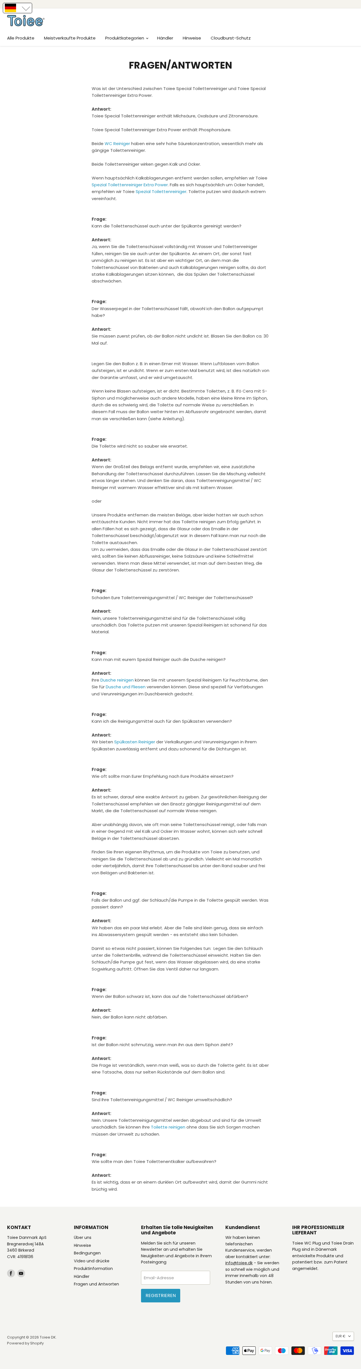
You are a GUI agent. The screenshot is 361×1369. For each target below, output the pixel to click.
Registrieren (161, 1295)
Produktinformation (93, 1268)
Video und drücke (91, 1261)
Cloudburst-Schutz (231, 38)
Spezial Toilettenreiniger (161, 191)
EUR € (340, 1336)
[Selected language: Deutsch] (17, 8)
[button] (17, 8)
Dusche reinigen (117, 680)
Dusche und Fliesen (126, 687)
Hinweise (192, 38)
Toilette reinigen (168, 1127)
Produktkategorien (125, 38)
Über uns (82, 1237)
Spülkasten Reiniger (134, 742)
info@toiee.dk (239, 1263)
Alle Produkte (20, 38)
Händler (165, 38)
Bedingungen (87, 1253)
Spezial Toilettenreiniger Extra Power (130, 185)
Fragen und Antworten (96, 1284)
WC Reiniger (117, 143)
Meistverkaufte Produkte (70, 38)
